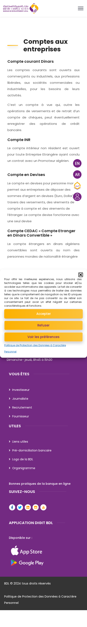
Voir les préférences (43, 337)
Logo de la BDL (22, 459)
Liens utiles (20, 441)
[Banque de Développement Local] (43, 8)
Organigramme (23, 468)
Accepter (43, 314)
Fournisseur (20, 416)
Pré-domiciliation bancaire (32, 450)
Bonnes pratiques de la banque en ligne (40, 484)
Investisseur (21, 390)
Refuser (43, 325)
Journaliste (20, 399)
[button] (81, 275)
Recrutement (22, 407)
